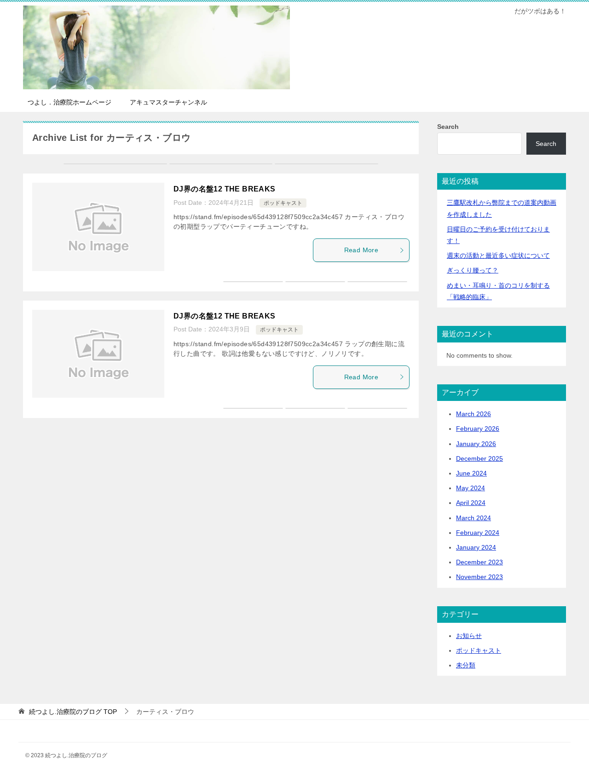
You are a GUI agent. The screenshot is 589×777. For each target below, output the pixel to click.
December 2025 (479, 458)
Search (448, 126)
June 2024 (471, 473)
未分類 (465, 665)
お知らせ (469, 635)
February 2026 (477, 428)
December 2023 (479, 562)
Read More (361, 250)
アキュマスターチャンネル (168, 102)
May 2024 (470, 488)
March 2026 (473, 413)
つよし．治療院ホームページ (69, 102)
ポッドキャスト (283, 203)
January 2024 (476, 547)
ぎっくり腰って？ (472, 270)
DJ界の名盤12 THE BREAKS (224, 189)
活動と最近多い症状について (498, 255)
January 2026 (476, 443)
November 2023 (479, 576)
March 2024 (473, 518)
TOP (73, 711)
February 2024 (477, 532)
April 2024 (470, 502)
